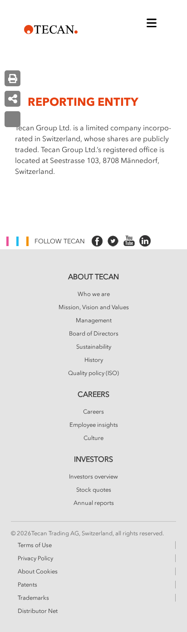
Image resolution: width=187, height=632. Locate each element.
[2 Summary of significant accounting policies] (12, 119)
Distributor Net (38, 611)
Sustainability (93, 347)
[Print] (12, 78)
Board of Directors (93, 334)
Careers (93, 412)
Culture (93, 438)
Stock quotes (93, 490)
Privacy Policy (35, 558)
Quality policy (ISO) (93, 373)
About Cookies (38, 572)
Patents (27, 585)
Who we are (94, 294)
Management (94, 320)
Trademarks (33, 598)
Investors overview (93, 477)
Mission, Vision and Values (94, 307)
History (93, 360)
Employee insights (93, 425)
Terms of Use (35, 545)
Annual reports (94, 503)
